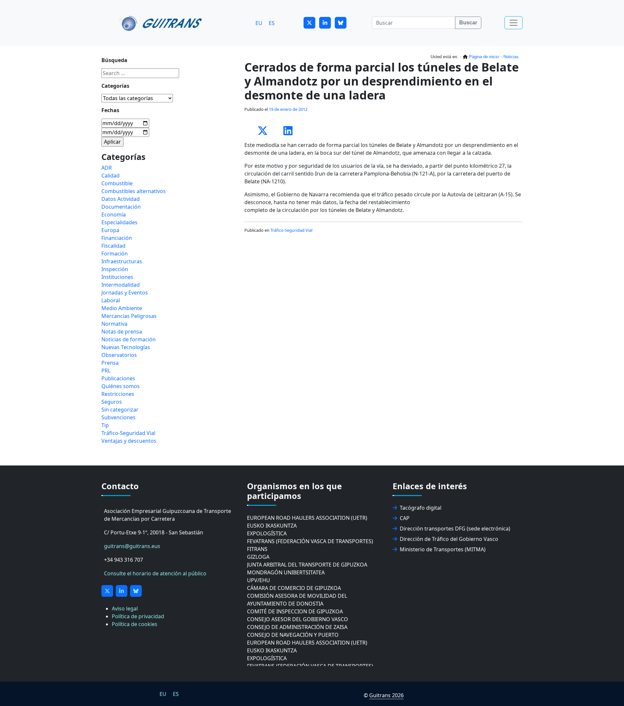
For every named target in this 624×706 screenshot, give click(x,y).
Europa (110, 230)
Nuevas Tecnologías (125, 347)
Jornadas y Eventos (124, 292)
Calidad (110, 175)
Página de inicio (484, 56)
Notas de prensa (121, 331)
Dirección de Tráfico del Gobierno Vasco (449, 539)
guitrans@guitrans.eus (132, 546)
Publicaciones (118, 378)
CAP (405, 518)
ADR (106, 167)
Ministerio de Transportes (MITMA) (443, 549)
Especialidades (119, 222)
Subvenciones (118, 417)
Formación (114, 253)
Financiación (116, 238)
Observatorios (119, 355)
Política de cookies (134, 624)
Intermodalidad (120, 284)
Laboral (110, 300)
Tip (105, 425)
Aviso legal (125, 608)
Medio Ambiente (121, 308)
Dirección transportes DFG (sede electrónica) (455, 528)
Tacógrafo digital (420, 507)
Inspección (114, 269)
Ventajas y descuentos (128, 440)
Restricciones (117, 394)
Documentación (121, 206)
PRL (105, 370)
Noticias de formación (128, 339)
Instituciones (117, 277)
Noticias (511, 56)
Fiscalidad (113, 245)
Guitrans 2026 (386, 695)
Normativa (114, 323)
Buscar (468, 22)
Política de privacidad (138, 616)
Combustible (117, 183)
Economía (113, 214)
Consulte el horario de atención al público (155, 573)
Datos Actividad (120, 199)
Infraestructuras (121, 261)
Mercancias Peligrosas (129, 316)
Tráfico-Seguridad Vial (291, 230)
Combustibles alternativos (133, 191)
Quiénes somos (120, 386)
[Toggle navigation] (513, 22)
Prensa (110, 362)
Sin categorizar (119, 409)
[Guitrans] (161, 23)
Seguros (111, 401)
